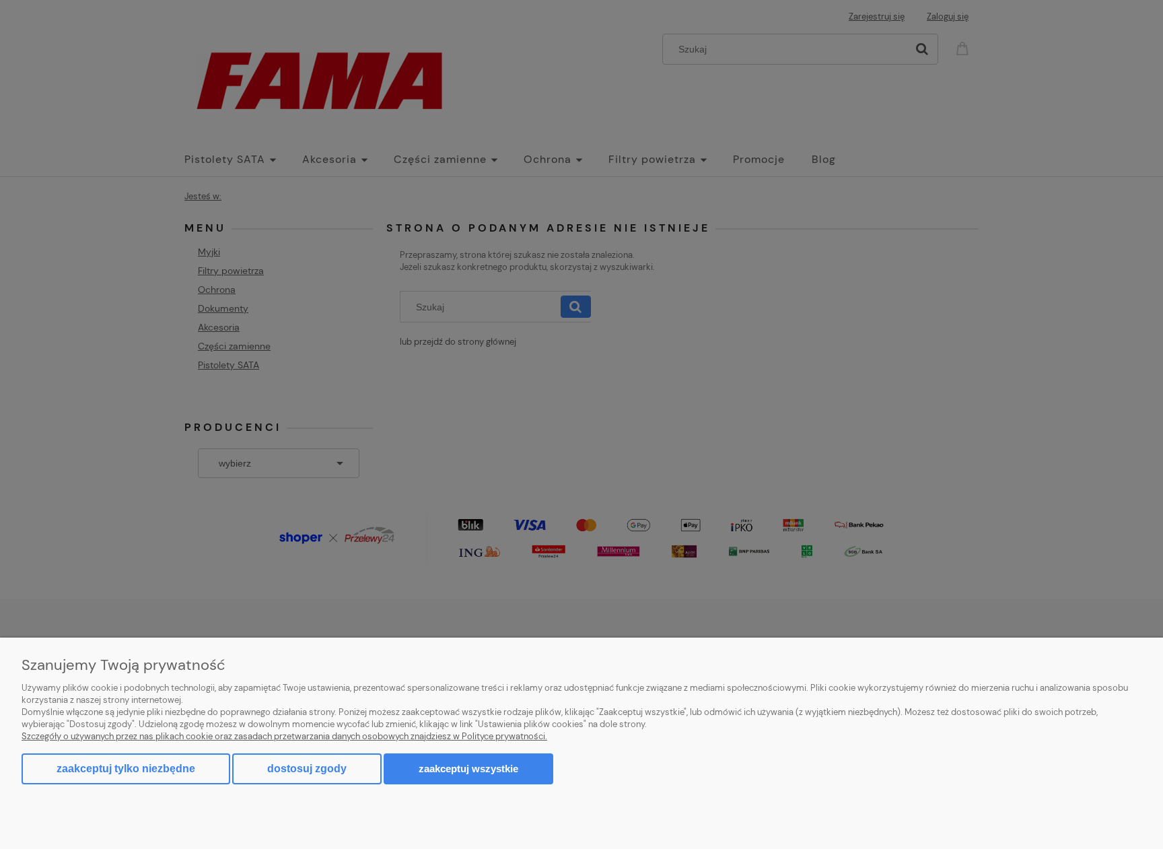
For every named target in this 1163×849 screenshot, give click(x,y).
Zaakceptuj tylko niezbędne (126, 768)
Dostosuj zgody (307, 768)
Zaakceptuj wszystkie (468, 768)
